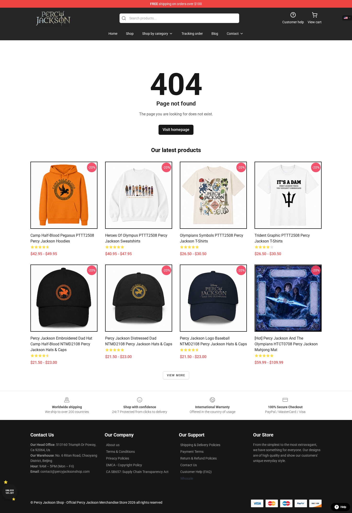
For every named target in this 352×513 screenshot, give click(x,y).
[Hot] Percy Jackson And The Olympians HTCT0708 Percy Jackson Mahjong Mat (286, 344)
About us (112, 445)
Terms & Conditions (120, 452)
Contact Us (188, 465)
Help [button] (343, 507)
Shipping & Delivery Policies (200, 445)
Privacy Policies (117, 458)
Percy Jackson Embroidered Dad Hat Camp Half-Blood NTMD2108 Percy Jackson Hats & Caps (61, 344)
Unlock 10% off (10, 491)
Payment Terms (192, 452)
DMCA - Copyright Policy (124, 465)
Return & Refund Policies (198, 458)
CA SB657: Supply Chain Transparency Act (137, 472)
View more (176, 375)
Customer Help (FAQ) (196, 472)
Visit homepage (176, 129)
